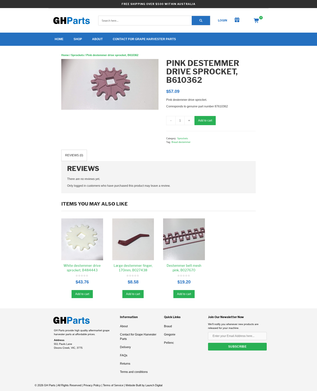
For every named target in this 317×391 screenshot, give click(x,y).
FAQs (123, 355)
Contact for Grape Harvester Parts (144, 39)
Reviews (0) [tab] (74, 155)
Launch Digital (153, 385)
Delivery (125, 347)
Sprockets (77, 55)
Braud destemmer (181, 142)
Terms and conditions (134, 371)
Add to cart (205, 120)
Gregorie (169, 334)
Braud (168, 326)
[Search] (201, 20)
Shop (78, 39)
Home (59, 39)
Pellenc (169, 342)
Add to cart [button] (82, 294)
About (97, 39)
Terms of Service (113, 385)
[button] (237, 347)
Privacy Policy (92, 385)
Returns (125, 363)
